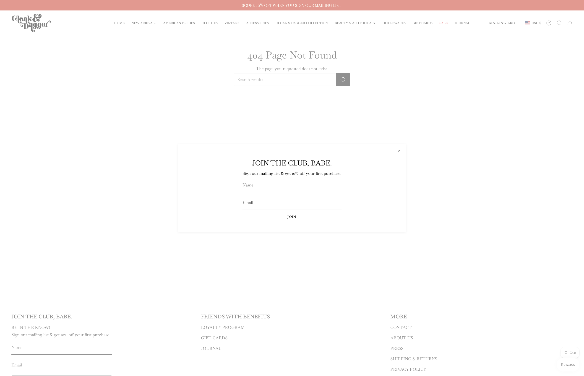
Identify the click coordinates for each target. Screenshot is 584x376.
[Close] (399, 150)
